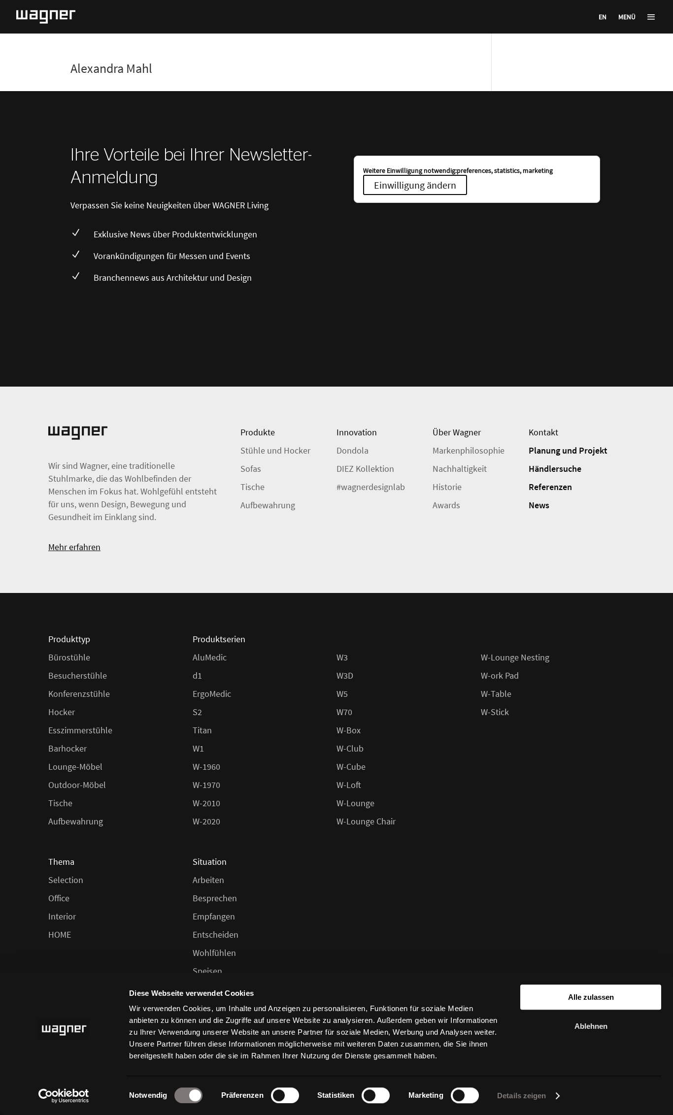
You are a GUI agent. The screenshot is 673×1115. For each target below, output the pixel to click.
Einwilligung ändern (415, 185)
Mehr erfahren (74, 547)
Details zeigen (521, 1095)
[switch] (285, 1095)
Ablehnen (590, 1026)
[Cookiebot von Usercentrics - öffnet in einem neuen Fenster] (64, 1095)
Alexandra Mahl (111, 68)
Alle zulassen (591, 997)
